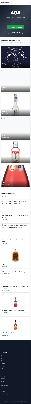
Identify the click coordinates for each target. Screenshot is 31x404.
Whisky (2, 355)
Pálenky (3, 363)
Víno (2, 368)
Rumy (2, 358)
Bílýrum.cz (5, 3)
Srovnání (3, 376)
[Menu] (28, 2)
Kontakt (3, 391)
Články (2, 381)
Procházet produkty (16, 32)
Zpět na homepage (16, 27)
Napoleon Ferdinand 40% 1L (9, 264)
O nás (2, 389)
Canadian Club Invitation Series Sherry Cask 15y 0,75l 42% (15, 287)
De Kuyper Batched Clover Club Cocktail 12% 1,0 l (15, 310)
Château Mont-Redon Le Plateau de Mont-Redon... (13, 240)
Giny (2, 360)
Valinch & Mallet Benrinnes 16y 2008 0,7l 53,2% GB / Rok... (15, 216)
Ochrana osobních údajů (7, 394)
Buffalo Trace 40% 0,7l (8, 333)
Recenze (3, 378)
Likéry (2, 365)
